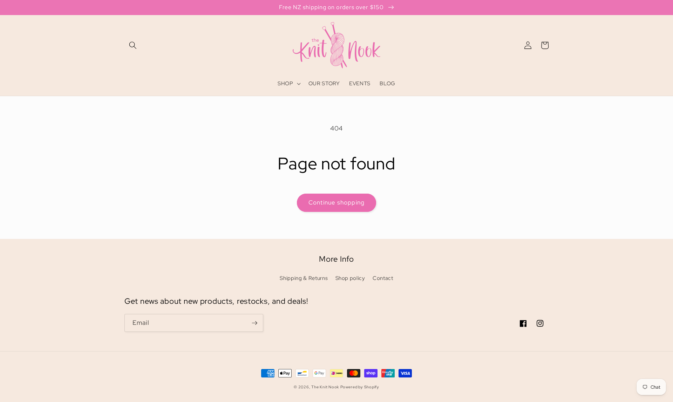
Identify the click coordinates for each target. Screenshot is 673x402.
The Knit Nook (325, 386)
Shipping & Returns (304, 278)
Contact (383, 278)
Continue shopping (336, 202)
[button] (132, 45)
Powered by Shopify (359, 386)
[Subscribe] (254, 323)
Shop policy (350, 278)
